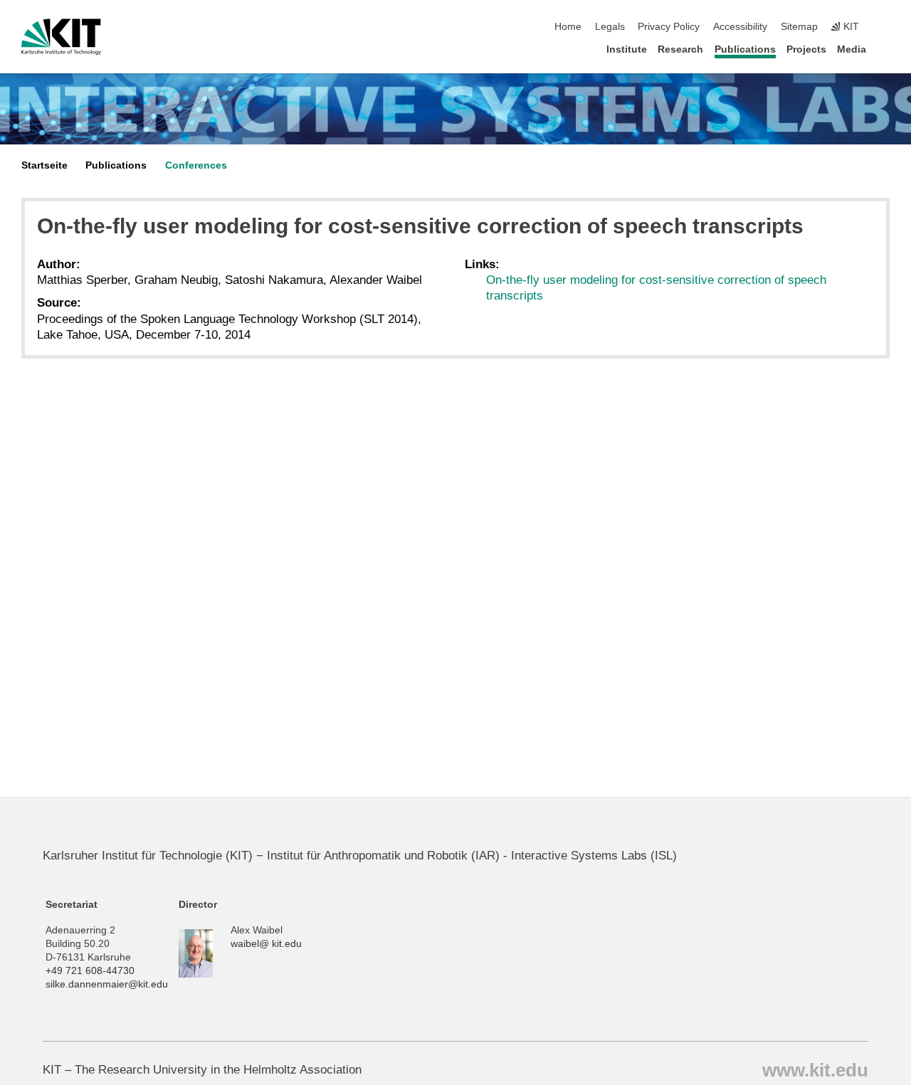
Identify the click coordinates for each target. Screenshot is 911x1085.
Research (680, 49)
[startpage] (885, 49)
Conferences (196, 165)
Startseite (44, 165)
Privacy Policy (669, 26)
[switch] (885, 27)
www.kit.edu (815, 1069)
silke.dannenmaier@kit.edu (107, 984)
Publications (745, 49)
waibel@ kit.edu (266, 943)
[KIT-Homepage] (61, 36)
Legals (610, 26)
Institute (626, 49)
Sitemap (799, 26)
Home (567, 26)
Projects (806, 49)
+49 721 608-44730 (90, 970)
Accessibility (740, 26)
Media (851, 49)
